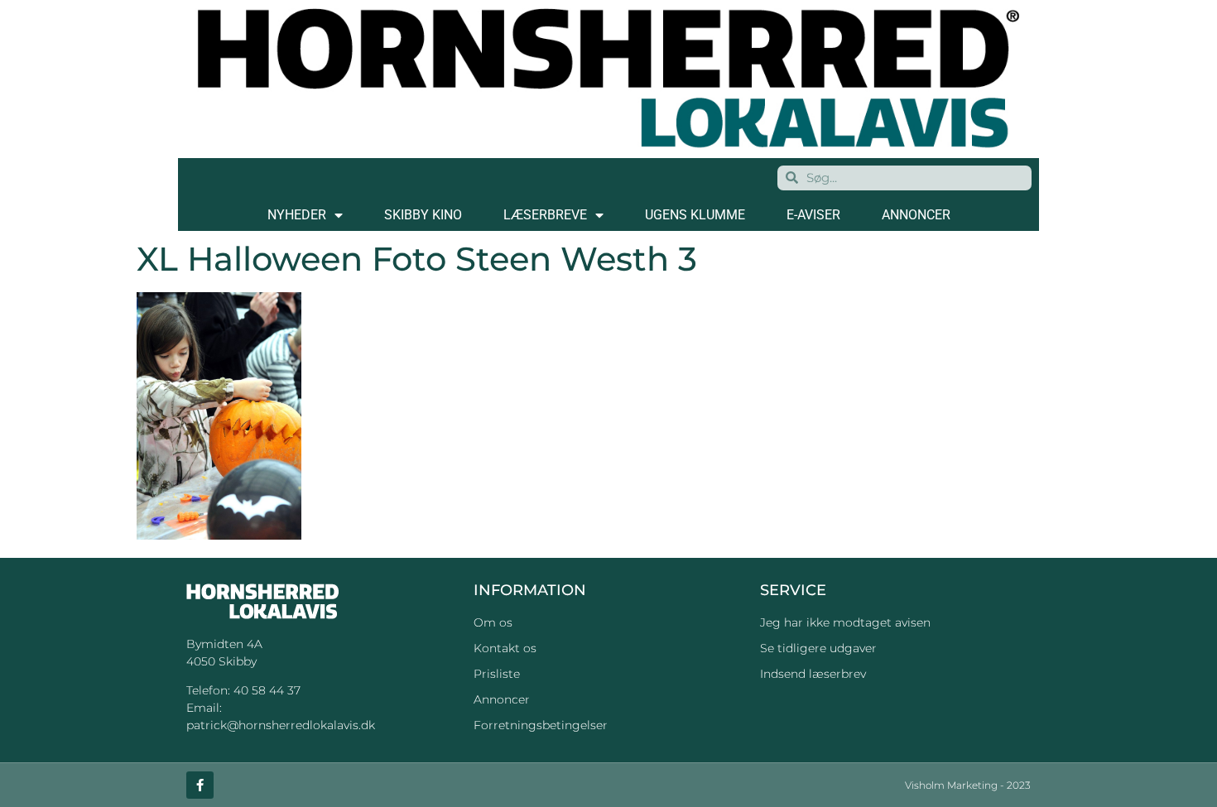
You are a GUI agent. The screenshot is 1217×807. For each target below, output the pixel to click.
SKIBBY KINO (423, 215)
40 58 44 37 (267, 690)
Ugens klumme (695, 215)
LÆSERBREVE (545, 215)
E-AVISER (813, 215)
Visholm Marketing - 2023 (968, 785)
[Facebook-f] (200, 785)
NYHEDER (296, 215)
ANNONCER (916, 215)
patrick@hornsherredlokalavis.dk (280, 725)
